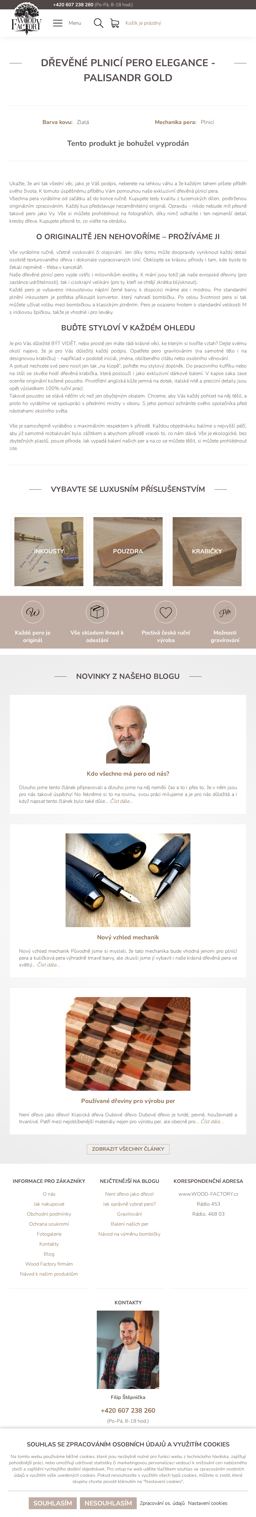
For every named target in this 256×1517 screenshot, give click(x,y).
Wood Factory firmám (49, 1264)
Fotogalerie (49, 1234)
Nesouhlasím (108, 1503)
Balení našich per (129, 1224)
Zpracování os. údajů (162, 1503)
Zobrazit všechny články (128, 1149)
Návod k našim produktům (49, 1274)
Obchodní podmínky (49, 1214)
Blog (49, 1254)
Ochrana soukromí (49, 1224)
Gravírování (129, 1214)
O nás (49, 1194)
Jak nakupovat (49, 1204)
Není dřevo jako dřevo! (129, 1194)
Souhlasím (52, 1503)
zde (13, 448)
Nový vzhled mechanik (128, 937)
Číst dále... (121, 801)
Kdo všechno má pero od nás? (128, 774)
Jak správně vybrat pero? (129, 1204)
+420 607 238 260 (73, 5)
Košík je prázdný (143, 23)
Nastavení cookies (208, 1503)
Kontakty (49, 1244)
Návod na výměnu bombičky (129, 1234)
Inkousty (49, 551)
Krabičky (207, 551)
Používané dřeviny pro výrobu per (128, 1101)
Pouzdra (128, 551)
